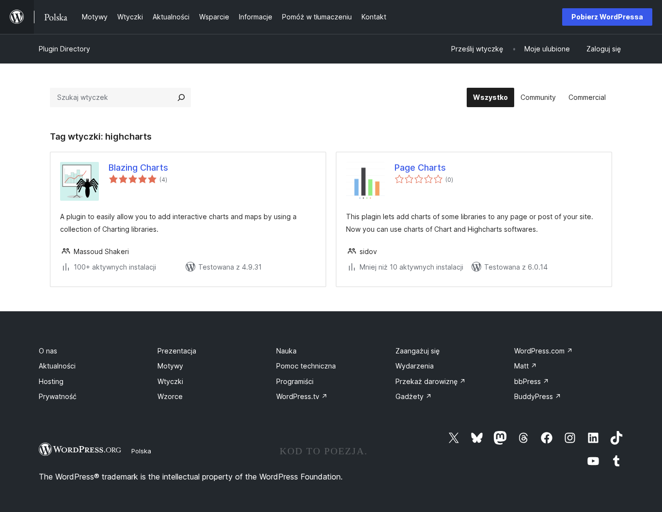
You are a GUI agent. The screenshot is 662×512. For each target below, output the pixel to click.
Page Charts (420, 167)
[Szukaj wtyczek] (181, 97)
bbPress (531, 381)
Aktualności (57, 366)
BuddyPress (537, 396)
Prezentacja (177, 351)
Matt (525, 366)
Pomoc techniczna (306, 366)
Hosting (51, 381)
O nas (48, 351)
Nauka (286, 351)
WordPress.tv (302, 396)
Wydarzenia (414, 366)
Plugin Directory (64, 49)
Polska (141, 451)
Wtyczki (170, 381)
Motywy (170, 366)
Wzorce (170, 396)
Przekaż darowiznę (430, 381)
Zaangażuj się (417, 351)
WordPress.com (543, 351)
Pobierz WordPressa (607, 17)
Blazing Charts (138, 167)
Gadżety (413, 396)
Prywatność (58, 396)
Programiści (295, 381)
